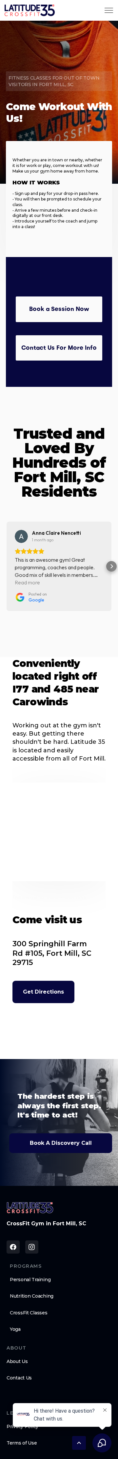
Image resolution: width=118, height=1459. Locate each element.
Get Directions (43, 992)
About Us (17, 1361)
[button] (6, 566)
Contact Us (19, 1378)
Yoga (15, 1329)
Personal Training (30, 1280)
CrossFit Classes (29, 1313)
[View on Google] (21, 536)
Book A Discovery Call (61, 1143)
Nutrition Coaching (31, 1296)
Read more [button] (27, 582)
